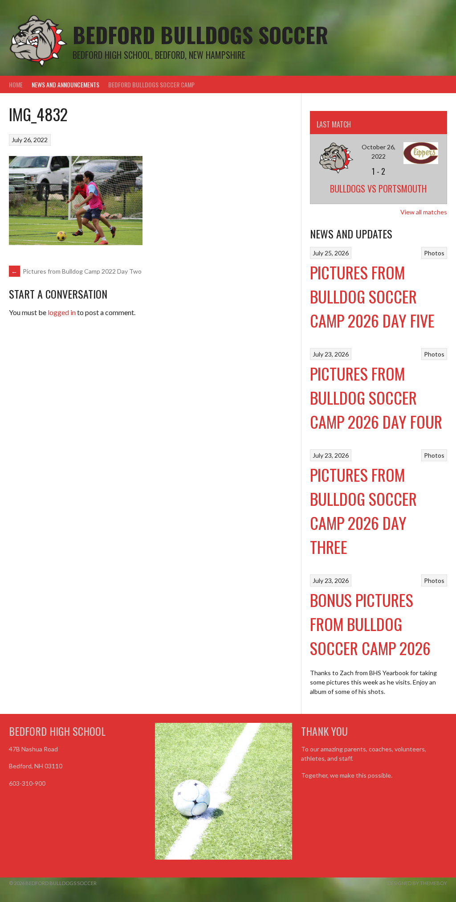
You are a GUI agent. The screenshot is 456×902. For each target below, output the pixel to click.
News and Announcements (65, 84)
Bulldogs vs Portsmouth (378, 188)
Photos (434, 253)
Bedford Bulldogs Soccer (200, 34)
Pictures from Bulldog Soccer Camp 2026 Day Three (363, 510)
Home (16, 84)
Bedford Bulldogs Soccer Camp (151, 84)
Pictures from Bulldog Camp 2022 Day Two (76, 271)
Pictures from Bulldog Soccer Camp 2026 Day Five (372, 296)
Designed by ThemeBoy (417, 883)
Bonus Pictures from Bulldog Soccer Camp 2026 (370, 624)
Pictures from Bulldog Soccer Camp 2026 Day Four (376, 397)
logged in (62, 312)
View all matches (423, 212)
